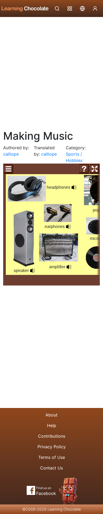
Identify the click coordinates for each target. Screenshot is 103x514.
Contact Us (51, 468)
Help (51, 425)
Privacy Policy (52, 446)
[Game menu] (8, 169)
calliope (11, 154)
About (51, 415)
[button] (32, 270)
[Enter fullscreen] (94, 169)
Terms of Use (51, 457)
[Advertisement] (51, 71)
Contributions (51, 436)
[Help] (84, 169)
